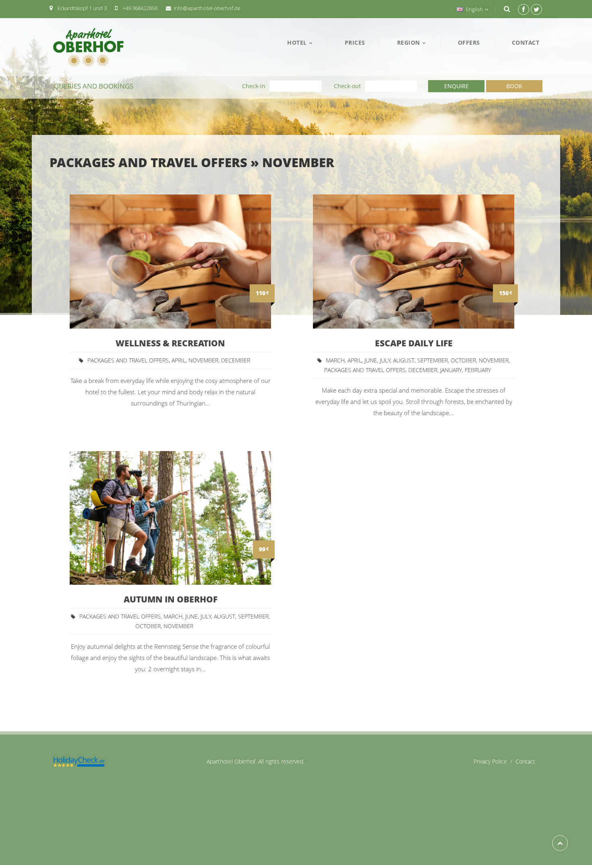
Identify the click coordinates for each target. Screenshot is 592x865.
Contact (525, 761)
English (474, 9)
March (335, 360)
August (403, 360)
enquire (456, 86)
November (298, 162)
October (463, 360)
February (478, 370)
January (451, 370)
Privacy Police (494, 761)
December (235, 360)
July (385, 360)
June (370, 360)
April (179, 360)
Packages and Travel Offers (148, 162)
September (432, 360)
